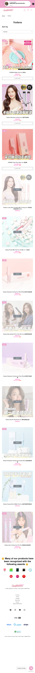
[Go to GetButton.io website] (31, 671)
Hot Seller (17, 598)
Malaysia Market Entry (17, 603)
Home (3, 16)
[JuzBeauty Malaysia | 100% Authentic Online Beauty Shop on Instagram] (15, 610)
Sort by (5, 26)
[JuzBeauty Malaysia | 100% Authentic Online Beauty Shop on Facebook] (10, 610)
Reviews (17, 602)
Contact (17, 596)
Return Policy (21, 636)
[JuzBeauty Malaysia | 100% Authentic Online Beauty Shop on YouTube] (20, 610)
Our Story (17, 595)
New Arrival (17, 600)
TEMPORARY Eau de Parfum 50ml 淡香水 (17, 3)
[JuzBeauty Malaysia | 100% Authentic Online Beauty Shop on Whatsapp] (24, 610)
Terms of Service (8, 636)
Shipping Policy (27, 636)
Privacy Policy (15, 636)
